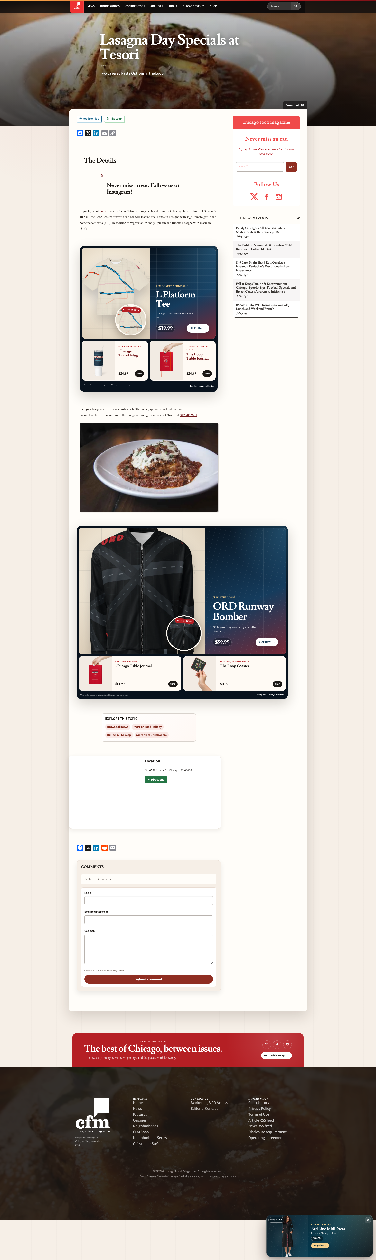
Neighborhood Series (150, 1138)
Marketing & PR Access (209, 1103)
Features (140, 1114)
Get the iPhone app (276, 1055)
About (173, 6)
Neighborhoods (145, 1126)
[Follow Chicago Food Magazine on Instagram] (102, 176)
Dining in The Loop (119, 735)
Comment (89, 931)
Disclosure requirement (267, 1132)
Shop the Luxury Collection (201, 386)
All (298, 218)
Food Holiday (90, 118)
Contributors (135, 6)
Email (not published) (96, 911)
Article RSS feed (261, 1120)
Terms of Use (258, 1114)
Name (87, 892)
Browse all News (117, 727)
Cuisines (139, 1120)
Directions (157, 779)
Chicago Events (193, 6)
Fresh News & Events (250, 218)
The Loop (116, 118)
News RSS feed (260, 1126)
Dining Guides (110, 6)
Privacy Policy (259, 1108)
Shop (213, 6)
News (91, 6)
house (103, 211)
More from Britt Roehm (151, 735)
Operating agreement (266, 1138)
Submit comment (148, 979)
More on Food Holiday (148, 727)
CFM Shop (141, 1132)
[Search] (296, 6)
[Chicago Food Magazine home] (77, 6)
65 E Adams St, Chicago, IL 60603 (170, 770)
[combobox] (279, 6)
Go (291, 167)
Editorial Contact (204, 1108)
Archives (156, 6)
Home (138, 1103)
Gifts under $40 (146, 1144)
